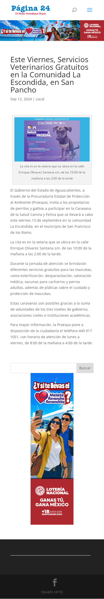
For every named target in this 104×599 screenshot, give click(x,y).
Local (40, 99)
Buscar (85, 367)
